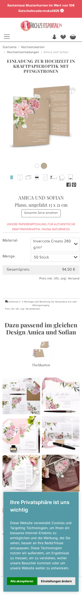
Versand (73, 279)
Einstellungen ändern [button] (56, 581)
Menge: (9, 257)
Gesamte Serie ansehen (41, 213)
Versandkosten (33, 309)
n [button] (54, 37)
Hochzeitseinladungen (23, 52)
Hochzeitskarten (33, 47)
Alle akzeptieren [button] (21, 581)
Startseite (10, 47)
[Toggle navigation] (7, 37)
